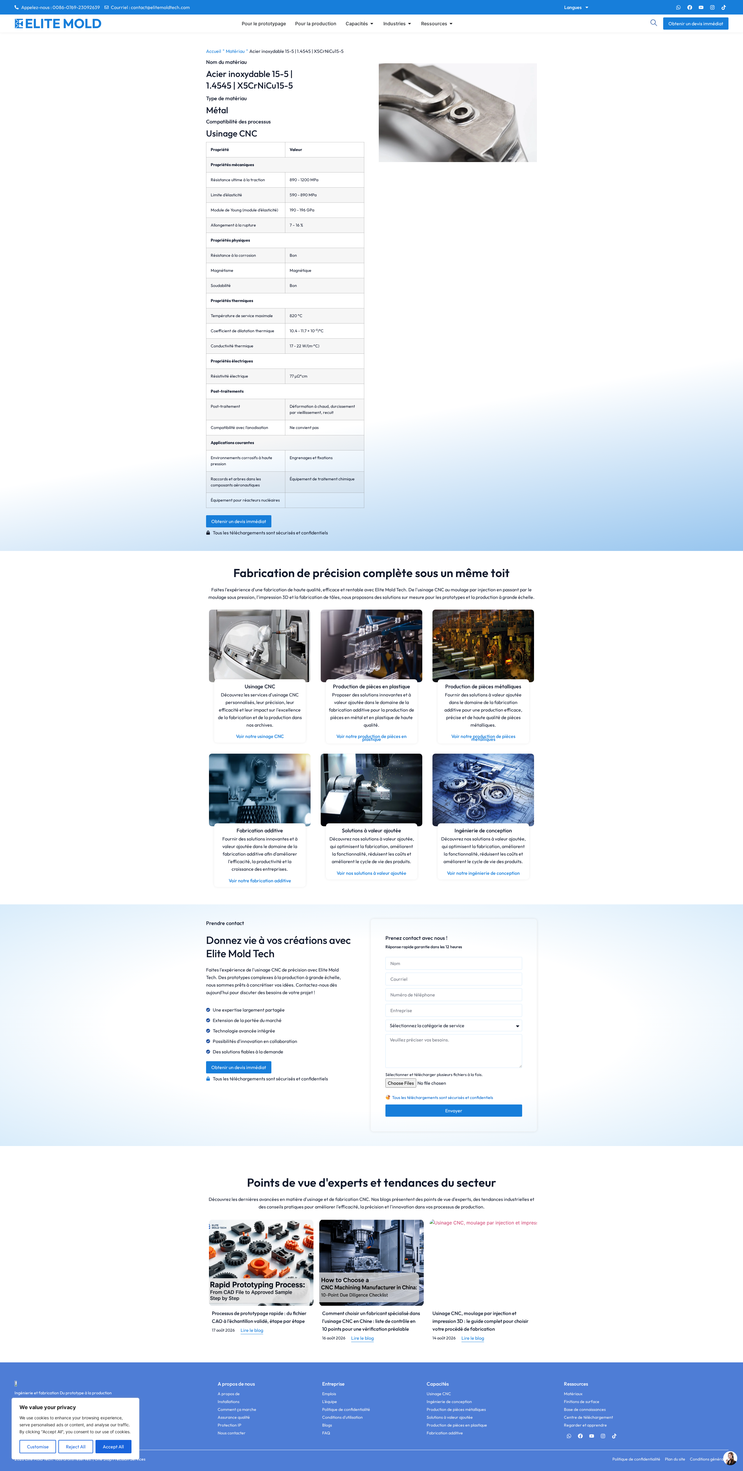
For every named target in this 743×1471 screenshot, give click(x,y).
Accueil (213, 51)
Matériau (235, 51)
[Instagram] (712, 7)
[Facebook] (690, 7)
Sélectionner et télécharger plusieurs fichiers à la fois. (434, 1074)
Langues (573, 7)
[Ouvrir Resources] (451, 23)
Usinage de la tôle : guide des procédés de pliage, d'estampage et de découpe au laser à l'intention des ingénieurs (481, 1321)
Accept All (113, 1447)
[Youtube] (701, 7)
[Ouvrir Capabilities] (371, 23)
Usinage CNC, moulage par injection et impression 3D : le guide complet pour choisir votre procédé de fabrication (370, 1321)
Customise (38, 1447)
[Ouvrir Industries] (409, 23)
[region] (75, 1428)
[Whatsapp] (678, 7)
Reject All (76, 1447)
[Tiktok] (723, 7)
